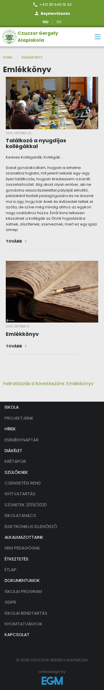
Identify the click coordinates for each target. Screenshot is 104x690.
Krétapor (15, 461)
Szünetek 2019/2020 (26, 505)
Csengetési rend (23, 483)
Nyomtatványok (23, 624)
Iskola (12, 407)
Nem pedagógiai (22, 548)
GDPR (10, 602)
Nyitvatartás (20, 494)
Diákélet (13, 450)
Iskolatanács (20, 515)
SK (59, 22)
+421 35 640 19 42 (55, 4)
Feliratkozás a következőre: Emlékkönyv (48, 383)
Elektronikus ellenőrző (31, 526)
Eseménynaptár (22, 440)
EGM (52, 680)
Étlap (10, 570)
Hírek (10, 429)
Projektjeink (19, 418)
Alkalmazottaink (24, 537)
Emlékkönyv (32, 57)
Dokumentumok (22, 580)
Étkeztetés (16, 559)
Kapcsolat (17, 634)
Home (7, 57)
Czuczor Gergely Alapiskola (38, 36)
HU (46, 22)
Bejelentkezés (55, 13)
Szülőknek (16, 472)
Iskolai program (23, 591)
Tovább (16, 241)
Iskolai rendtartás (26, 613)
